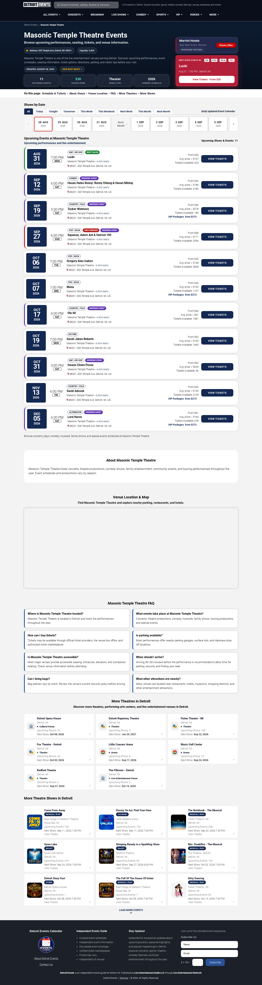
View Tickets (217, 158)
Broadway (97, 14)
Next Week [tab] (126, 111)
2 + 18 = (185, 962)
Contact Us (46, 964)
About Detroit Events (46, 958)
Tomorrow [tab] (69, 111)
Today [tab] (39, 111)
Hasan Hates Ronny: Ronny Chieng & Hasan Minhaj (100, 183)
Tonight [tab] (53, 111)
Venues (194, 14)
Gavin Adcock (75, 391)
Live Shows (119, 14)
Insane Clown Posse (80, 365)
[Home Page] (37, 5)
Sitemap (124, 978)
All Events (50, 14)
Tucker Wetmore (78, 209)
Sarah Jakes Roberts (80, 339)
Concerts (74, 14)
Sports (161, 14)
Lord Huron (75, 417)
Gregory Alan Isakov (80, 261)
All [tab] (28, 111)
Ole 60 (72, 313)
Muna (70, 287)
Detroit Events (30, 25)
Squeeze (73, 235)
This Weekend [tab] (106, 111)
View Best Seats (71, 69)
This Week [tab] (87, 111)
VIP (178, 14)
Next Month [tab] (163, 111)
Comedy (141, 14)
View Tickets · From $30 (207, 79)
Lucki (71, 157)
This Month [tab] (144, 111)
